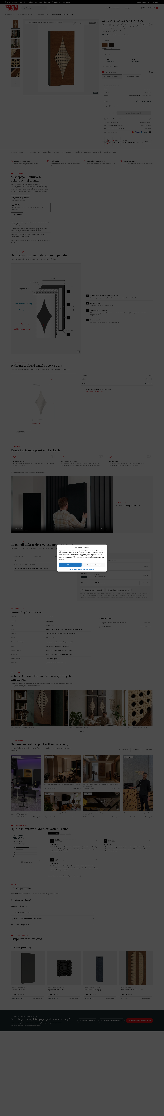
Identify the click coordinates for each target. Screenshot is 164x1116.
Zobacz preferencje (94, 565)
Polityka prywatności (88, 569)
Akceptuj (70, 565)
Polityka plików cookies (75, 569)
